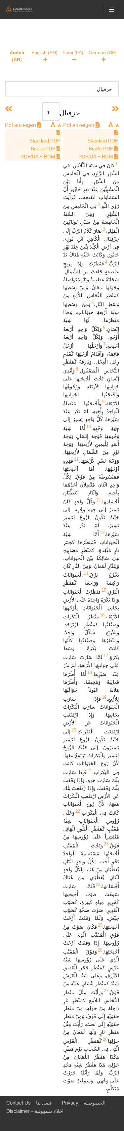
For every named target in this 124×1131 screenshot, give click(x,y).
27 (106, 990)
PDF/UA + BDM (96, 156)
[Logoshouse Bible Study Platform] (25, 10)
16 (102, 614)
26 (100, 950)
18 (89, 672)
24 (98, 884)
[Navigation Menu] (111, 9)
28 (105, 1039)
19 (104, 697)
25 (100, 925)
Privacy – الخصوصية (83, 1103)
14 (86, 573)
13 (102, 532)
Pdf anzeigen (79, 125)
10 (88, 426)
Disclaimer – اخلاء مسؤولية (34, 1111)
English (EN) (44, 52)
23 (106, 843)
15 (104, 590)
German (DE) (103, 52)
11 (76, 459)
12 (98, 499)
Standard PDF (102, 140)
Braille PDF (101, 148)
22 (77, 811)
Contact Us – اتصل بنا (29, 1103)
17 (105, 655)
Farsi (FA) (72, 52)
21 (89, 770)
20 (73, 729)
